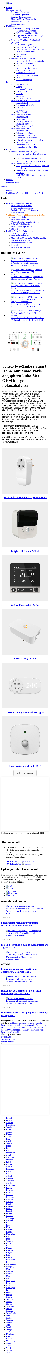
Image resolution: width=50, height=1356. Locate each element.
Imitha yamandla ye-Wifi (15, 1027)
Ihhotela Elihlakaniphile (21, 84)
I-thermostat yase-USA (25, 135)
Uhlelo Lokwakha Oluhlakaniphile (25, 59)
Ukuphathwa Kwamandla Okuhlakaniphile (26, 69)
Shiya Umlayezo (7, 1041)
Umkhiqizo (10, 26)
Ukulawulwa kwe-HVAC (26, 47)
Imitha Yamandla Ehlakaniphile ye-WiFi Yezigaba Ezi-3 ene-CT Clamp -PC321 (27, 319)
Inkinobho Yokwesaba (25, 89)
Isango (19, 87)
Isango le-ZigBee (23, 103)
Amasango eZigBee (24, 45)
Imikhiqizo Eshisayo (18, 1023)
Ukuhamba (20, 110)
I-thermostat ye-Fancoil (25, 133)
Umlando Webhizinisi (20, 21)
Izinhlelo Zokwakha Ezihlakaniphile (21, 231)
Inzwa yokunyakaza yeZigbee (35, 1030)
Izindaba (9, 179)
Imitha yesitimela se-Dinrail (27, 121)
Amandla (20, 96)
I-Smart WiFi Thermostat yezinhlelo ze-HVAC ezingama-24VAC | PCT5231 (27, 277)
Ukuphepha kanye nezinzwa (27, 75)
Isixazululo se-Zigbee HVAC (28, 147)
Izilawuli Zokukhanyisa (26, 52)
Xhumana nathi (12, 182)
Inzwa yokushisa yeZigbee (12, 1032)
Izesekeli (19, 56)
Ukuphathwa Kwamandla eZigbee (30, 49)
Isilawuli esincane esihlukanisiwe (29, 140)
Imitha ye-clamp (22, 124)
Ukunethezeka (22, 112)
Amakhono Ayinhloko (20, 14)
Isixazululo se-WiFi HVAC (27, 145)
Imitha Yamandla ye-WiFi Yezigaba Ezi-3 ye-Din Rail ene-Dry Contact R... (27, 291)
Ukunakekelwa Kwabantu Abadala (25, 100)
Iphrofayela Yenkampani (21, 12)
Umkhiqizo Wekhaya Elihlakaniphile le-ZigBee (25, 193)
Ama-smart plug (22, 119)
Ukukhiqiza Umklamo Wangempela (25, 152)
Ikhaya (9, 7)
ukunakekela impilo (24, 80)
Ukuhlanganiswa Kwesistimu (23, 163)
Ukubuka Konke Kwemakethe (23, 19)
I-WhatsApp (6, 1037)
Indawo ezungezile (24, 98)
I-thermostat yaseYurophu (26, 138)
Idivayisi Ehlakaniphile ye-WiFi (19, 203)
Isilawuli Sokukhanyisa (25, 73)
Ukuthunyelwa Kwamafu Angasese (30, 161)
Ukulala (19, 107)
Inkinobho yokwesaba (25, 105)
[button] (25, 773)
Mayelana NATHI (13, 10)
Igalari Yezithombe (18, 24)
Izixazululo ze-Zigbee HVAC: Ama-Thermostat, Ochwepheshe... (19, 970)
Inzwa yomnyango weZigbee (13, 1025)
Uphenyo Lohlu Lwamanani (12, 882)
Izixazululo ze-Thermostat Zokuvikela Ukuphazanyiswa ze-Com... (21, 992)
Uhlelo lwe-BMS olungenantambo (30, 61)
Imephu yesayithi (35, 1023)
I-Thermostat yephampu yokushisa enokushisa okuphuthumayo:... (19, 924)
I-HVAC (19, 93)
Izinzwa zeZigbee (23, 54)
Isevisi (8, 149)
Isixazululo (10, 82)
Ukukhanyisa (21, 91)
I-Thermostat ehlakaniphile (27, 33)
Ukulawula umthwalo (25, 126)
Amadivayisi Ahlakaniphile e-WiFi (25, 28)
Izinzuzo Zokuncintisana (21, 17)
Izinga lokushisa (22, 142)
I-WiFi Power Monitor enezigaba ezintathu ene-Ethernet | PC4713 (24, 264)
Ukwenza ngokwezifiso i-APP (28, 159)
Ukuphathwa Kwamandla (26, 31)
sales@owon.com (8, 1039)
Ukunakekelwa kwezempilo (22, 247)
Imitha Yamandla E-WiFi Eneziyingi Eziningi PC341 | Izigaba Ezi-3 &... (26, 305)
